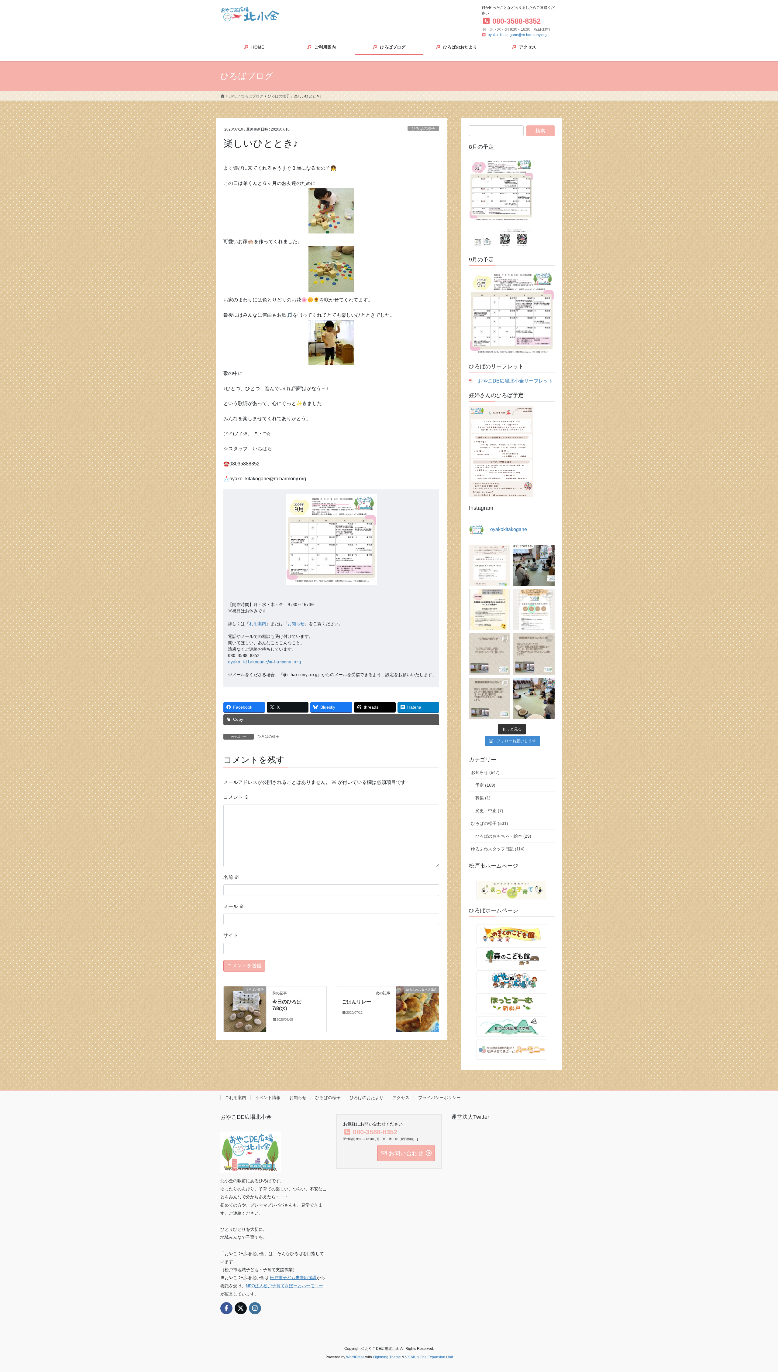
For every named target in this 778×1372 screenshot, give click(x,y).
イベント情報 (268, 1097)
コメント (236, 797)
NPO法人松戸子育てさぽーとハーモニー (284, 1285)
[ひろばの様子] (245, 1008)
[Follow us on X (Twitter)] (241, 1308)
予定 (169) (485, 785)
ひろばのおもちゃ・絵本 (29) (503, 836)
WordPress (355, 1357)
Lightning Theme (387, 1357)
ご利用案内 (235, 1097)
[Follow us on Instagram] (255, 1308)
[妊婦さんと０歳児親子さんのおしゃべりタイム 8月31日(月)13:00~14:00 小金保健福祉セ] (489, 565)
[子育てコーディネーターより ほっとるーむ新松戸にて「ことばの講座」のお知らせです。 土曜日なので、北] (489, 609)
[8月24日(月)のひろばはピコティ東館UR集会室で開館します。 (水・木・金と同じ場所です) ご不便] (534, 654)
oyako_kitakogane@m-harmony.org (517, 35)
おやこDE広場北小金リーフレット (515, 380)
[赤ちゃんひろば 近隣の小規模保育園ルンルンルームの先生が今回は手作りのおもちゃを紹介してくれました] (534, 698)
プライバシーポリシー (439, 1097)
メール (233, 906)
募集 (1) (483, 797)
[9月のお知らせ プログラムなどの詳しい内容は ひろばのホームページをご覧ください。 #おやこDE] (489, 654)
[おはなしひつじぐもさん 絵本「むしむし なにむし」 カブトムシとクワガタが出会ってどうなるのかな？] (534, 565)
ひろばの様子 (423, 128)
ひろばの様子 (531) (489, 823)
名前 (231, 877)
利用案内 (257, 623)
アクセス (400, 1097)
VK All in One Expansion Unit (429, 1357)
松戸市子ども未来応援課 (293, 1277)
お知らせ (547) (485, 772)
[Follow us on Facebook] (226, 1308)
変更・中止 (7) (489, 810)
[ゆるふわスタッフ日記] (417, 1008)
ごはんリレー (356, 1001)
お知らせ (296, 623)
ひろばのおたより (366, 1097)
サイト (230, 935)
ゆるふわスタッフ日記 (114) (498, 848)
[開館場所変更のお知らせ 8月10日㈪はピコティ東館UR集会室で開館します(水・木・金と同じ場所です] (489, 698)
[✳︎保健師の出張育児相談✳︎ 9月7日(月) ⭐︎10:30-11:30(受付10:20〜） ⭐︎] (534, 609)
